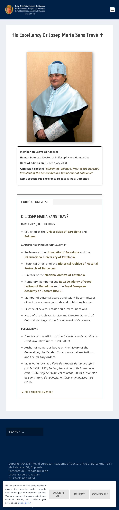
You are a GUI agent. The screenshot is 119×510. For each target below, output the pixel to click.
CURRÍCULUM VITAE (34, 202)
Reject (79, 494)
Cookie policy (24, 503)
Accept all (58, 494)
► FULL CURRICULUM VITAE (37, 392)
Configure (100, 494)
